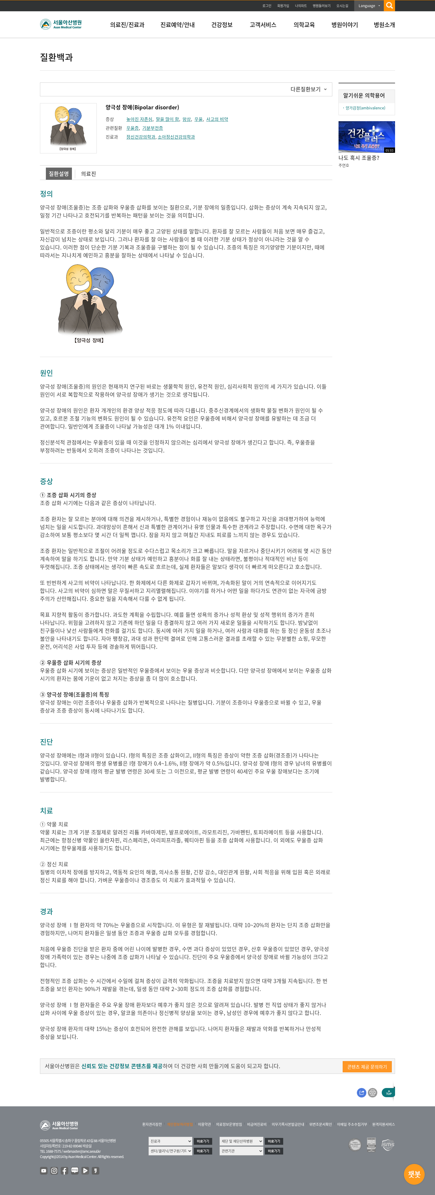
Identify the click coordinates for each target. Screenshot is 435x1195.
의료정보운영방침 (229, 1124)
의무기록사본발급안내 (288, 1124)
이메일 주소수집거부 (352, 1124)
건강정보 (222, 24)
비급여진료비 (257, 1124)
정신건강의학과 (140, 137)
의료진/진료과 (127, 24)
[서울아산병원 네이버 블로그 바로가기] (75, 1171)
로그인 (266, 5)
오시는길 (342, 5)
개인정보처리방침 (180, 1124)
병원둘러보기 (322, 5)
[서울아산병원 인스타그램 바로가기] (54, 1171)
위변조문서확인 (320, 1124)
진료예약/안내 (177, 24)
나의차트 (301, 5)
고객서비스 (263, 24)
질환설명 (59, 174)
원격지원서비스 (383, 1124)
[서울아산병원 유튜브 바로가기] (44, 1171)
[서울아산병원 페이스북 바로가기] (65, 1171)
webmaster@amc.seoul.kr (82, 1151)
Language (367, 5)
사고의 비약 (217, 119)
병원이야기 (344, 24)
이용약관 (204, 1124)
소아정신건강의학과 (176, 137)
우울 (198, 119)
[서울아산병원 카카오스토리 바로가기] (96, 1171)
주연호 (344, 165)
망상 (187, 119)
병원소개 (384, 24)
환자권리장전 (152, 1124)
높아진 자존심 (139, 119)
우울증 (132, 128)
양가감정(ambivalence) (365, 108)
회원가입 (283, 5)
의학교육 (304, 24)
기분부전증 (152, 128)
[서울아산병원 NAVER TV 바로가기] (85, 1171)
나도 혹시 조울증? (359, 158)
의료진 (88, 174)
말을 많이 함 (167, 119)
